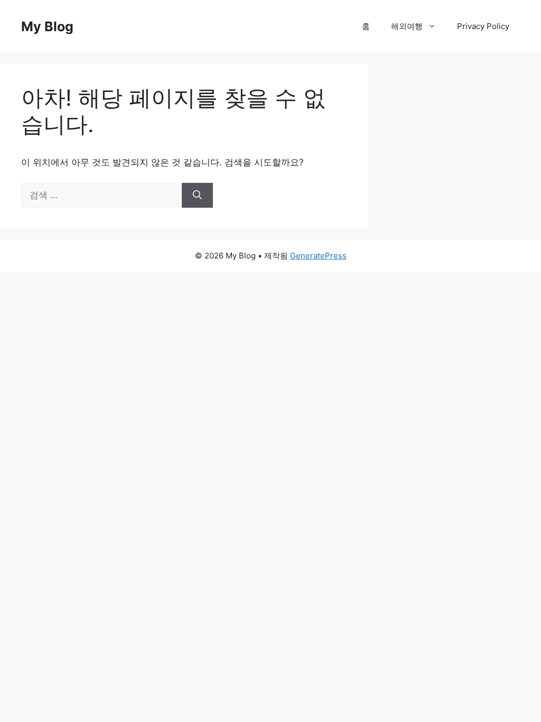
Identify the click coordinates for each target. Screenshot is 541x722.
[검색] (197, 195)
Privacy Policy (483, 26)
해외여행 (407, 26)
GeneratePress (318, 256)
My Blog (47, 26)
